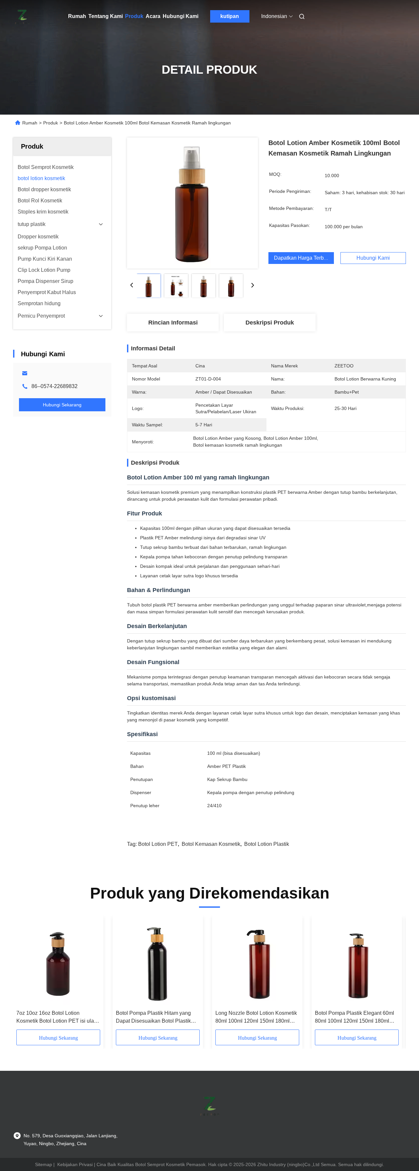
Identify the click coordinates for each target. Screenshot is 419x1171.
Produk (134, 16)
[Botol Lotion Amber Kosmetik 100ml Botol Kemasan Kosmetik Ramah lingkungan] (192, 203)
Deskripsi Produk (270, 322)
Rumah (77, 16)
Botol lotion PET (158, 844)
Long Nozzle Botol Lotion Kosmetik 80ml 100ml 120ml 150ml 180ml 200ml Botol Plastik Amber (256, 1017)
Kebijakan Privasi (75, 1164)
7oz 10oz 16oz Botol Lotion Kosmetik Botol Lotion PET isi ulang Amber (58, 1017)
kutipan (229, 16)
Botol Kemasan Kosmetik (211, 844)
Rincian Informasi (173, 322)
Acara (153, 16)
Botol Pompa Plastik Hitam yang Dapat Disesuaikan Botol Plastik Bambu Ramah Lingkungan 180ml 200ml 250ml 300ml (155, 1017)
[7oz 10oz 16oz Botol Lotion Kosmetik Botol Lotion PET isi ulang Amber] (58, 963)
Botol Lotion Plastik (266, 844)
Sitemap (43, 1164)
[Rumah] (22, 16)
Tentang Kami (105, 16)
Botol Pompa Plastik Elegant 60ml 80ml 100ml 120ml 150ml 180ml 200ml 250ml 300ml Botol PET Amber (354, 1017)
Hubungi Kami (180, 16)
